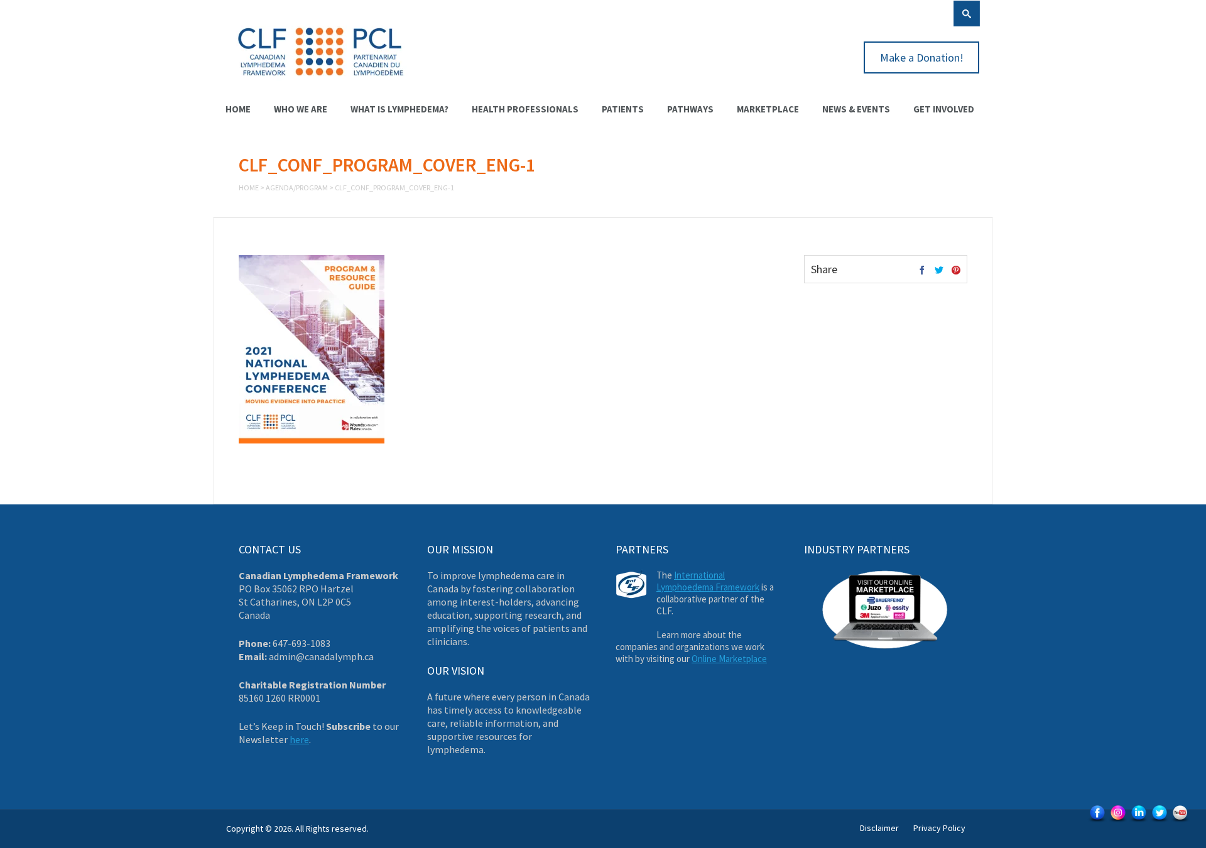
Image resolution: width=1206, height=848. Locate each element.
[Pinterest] (956, 270)
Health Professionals (525, 109)
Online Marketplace (729, 659)
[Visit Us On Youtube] (1180, 821)
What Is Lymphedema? (399, 109)
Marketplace (768, 109)
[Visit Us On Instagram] (1117, 821)
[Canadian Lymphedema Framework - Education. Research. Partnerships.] (321, 83)
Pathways (690, 109)
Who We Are (300, 109)
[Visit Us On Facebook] (1097, 821)
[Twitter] (939, 270)
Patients (623, 109)
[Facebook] (922, 270)
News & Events (856, 109)
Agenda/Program (297, 187)
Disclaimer (879, 828)
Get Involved (943, 109)
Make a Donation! (922, 57)
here (299, 739)
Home (238, 109)
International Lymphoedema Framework (707, 581)
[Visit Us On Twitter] (1159, 821)
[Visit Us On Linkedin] (1138, 821)
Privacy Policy (939, 828)
